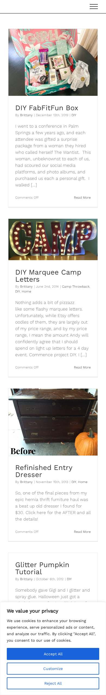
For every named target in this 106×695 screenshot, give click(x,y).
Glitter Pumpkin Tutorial (42, 568)
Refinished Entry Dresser (43, 471)
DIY (73, 115)
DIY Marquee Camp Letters (48, 275)
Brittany (26, 115)
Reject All (53, 683)
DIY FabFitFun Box (46, 108)
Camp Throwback (75, 286)
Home (26, 291)
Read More (82, 197)
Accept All (53, 654)
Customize (53, 668)
